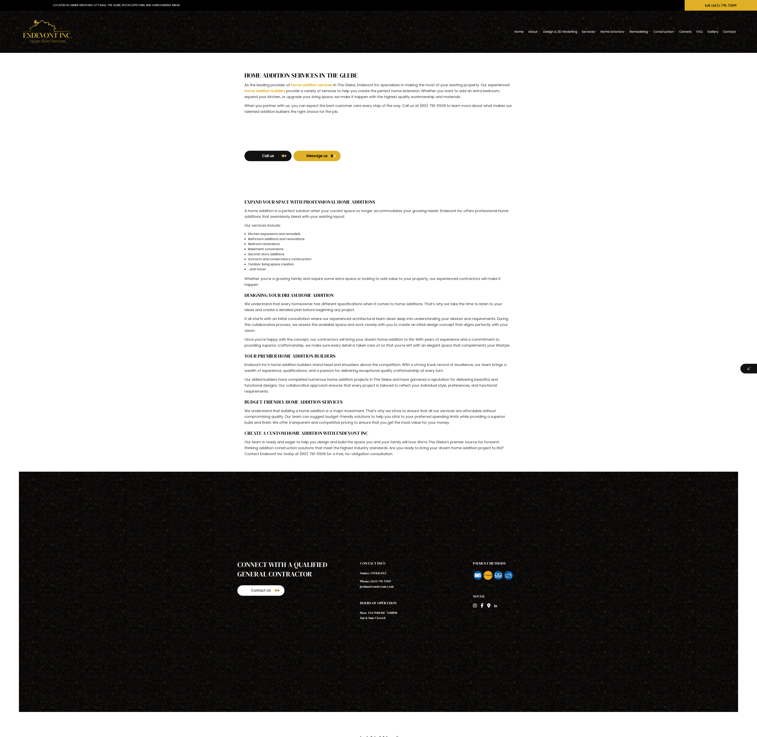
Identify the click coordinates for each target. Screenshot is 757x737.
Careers (685, 31)
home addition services (311, 84)
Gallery (713, 31)
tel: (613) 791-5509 (720, 5)
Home (519, 31)
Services (588, 31)
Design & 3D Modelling (560, 31)
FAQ (699, 31)
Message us (317, 155)
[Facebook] (482, 606)
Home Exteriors (612, 31)
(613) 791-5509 (380, 581)
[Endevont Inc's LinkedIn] (495, 606)
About (533, 31)
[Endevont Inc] (48, 31)
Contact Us (261, 590)
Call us (268, 155)
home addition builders (264, 90)
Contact (729, 31)
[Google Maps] (488, 606)
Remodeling (638, 31)
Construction (663, 31)
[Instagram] (475, 606)
